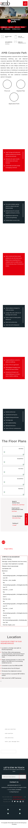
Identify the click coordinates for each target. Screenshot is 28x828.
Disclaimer (14, 824)
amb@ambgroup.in (22, 43)
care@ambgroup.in (17, 797)
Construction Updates (11, 552)
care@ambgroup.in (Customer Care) (13, 718)
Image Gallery (8, 549)
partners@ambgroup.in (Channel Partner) (14, 720)
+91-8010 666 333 (21, 38)
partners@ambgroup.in (19, 799)
